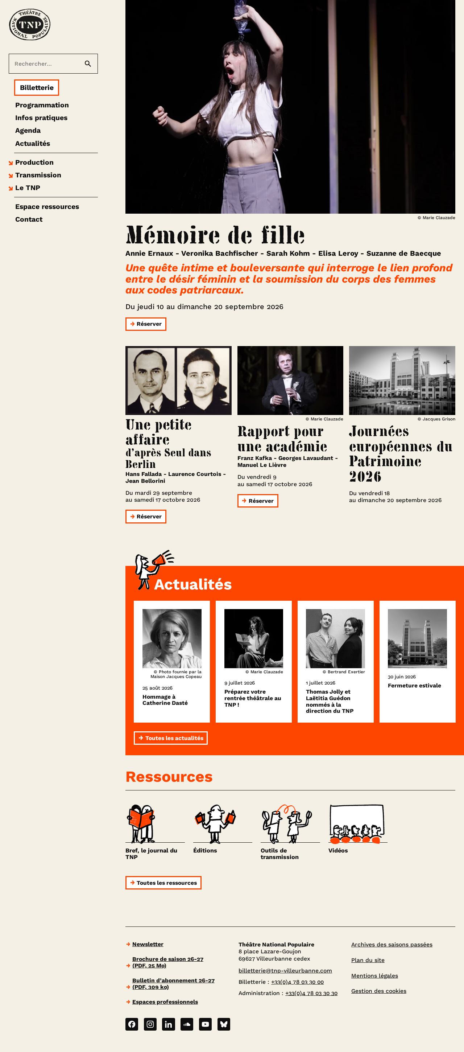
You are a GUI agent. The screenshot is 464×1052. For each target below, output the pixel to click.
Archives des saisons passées (391, 944)
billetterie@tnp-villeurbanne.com (285, 970)
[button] (30, 162)
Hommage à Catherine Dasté (165, 700)
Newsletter (147, 944)
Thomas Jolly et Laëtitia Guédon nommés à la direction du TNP (329, 701)
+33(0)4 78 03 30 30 (311, 993)
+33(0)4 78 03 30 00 (297, 981)
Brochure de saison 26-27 (167, 962)
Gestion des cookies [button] (378, 990)
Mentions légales (374, 975)
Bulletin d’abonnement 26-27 (173, 983)
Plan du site (368, 960)
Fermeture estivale (414, 685)
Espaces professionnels (165, 1001)
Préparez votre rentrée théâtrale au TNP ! (252, 698)
